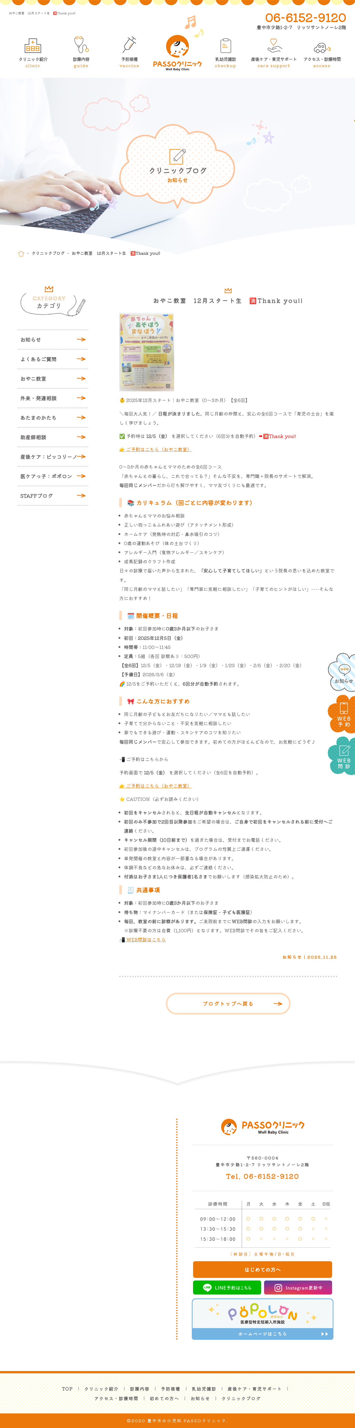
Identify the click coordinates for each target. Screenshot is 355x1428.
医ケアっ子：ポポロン (46, 476)
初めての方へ (164, 1398)
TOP (67, 1388)
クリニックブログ (48, 253)
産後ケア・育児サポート (274, 62)
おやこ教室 (33, 378)
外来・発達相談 (38, 398)
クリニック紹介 (33, 62)
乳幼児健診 (225, 62)
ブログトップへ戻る (228, 1003)
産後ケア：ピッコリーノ (48, 456)
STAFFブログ (36, 495)
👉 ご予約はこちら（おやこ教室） (155, 449)
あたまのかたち (38, 417)
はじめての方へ (263, 1269)
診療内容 (81, 62)
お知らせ (30, 339)
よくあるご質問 (38, 359)
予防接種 (129, 62)
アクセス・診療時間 (322, 62)
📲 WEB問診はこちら (142, 939)
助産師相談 (33, 437)
